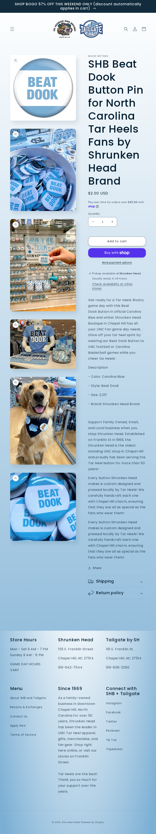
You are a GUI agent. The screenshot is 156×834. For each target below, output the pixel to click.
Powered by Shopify (92, 822)
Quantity (94, 214)
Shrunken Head (71, 822)
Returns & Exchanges (26, 707)
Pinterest (113, 731)
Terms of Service (23, 735)
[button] (12, 29)
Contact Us (18, 716)
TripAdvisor (114, 749)
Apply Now (18, 726)
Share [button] (97, 568)
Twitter (111, 721)
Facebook (113, 712)
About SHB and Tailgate (28, 698)
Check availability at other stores (112, 286)
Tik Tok (111, 740)
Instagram (114, 703)
